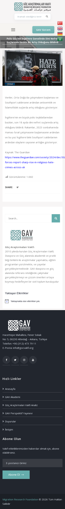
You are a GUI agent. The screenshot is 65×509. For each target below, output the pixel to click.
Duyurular (10, 421)
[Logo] (32, 6)
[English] (60, 28)
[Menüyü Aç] (13, 30)
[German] (60, 33)
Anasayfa (10, 388)
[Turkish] (60, 23)
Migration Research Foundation (20, 499)
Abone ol (14, 474)
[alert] (32, 301)
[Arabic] (60, 39)
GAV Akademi (12, 397)
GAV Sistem (43, 29)
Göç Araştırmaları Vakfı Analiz (21, 405)
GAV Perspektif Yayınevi (18, 413)
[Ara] (47, 16)
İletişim (9, 429)
